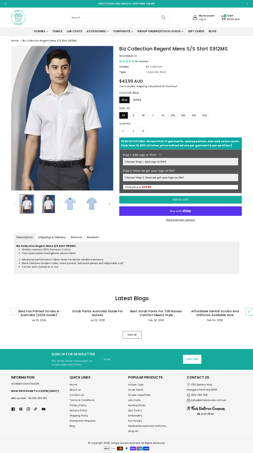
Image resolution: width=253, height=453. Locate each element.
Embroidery (135, 415)
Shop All (133, 431)
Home (15, 40)
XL (163, 115)
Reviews (93, 237)
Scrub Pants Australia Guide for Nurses (97, 313)
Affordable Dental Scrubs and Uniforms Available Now (215, 313)
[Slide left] (15, 204)
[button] (230, 17)
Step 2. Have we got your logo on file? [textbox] (149, 171)
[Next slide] (247, 4)
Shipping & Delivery (52, 237)
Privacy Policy (78, 405)
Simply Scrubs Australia (125, 443)
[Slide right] (109, 204)
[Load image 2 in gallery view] (48, 204)
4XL (194, 115)
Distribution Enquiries (83, 421)
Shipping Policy (79, 415)
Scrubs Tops (135, 384)
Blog (72, 426)
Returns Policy (78, 410)
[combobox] (119, 17)
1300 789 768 (199, 395)
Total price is (138, 187)
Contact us (77, 395)
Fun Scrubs (135, 421)
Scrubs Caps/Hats (139, 395)
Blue (124, 100)
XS (123, 115)
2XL (173, 115)
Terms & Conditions (82, 400)
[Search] (163, 17)
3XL (183, 115)
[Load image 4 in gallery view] (91, 204)
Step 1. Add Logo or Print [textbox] (180, 155)
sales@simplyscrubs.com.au (208, 400)
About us (75, 390)
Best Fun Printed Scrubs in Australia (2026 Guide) (39, 313)
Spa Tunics (135, 410)
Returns (76, 237)
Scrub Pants (135, 390)
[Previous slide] (5, 4)
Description (24, 237)
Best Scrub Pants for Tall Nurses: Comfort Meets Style (156, 313)
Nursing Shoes (137, 405)
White (137, 100)
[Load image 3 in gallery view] (70, 204)
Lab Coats (134, 400)
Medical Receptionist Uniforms (147, 426)
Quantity (125, 123)
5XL (204, 115)
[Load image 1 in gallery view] (27, 204)
